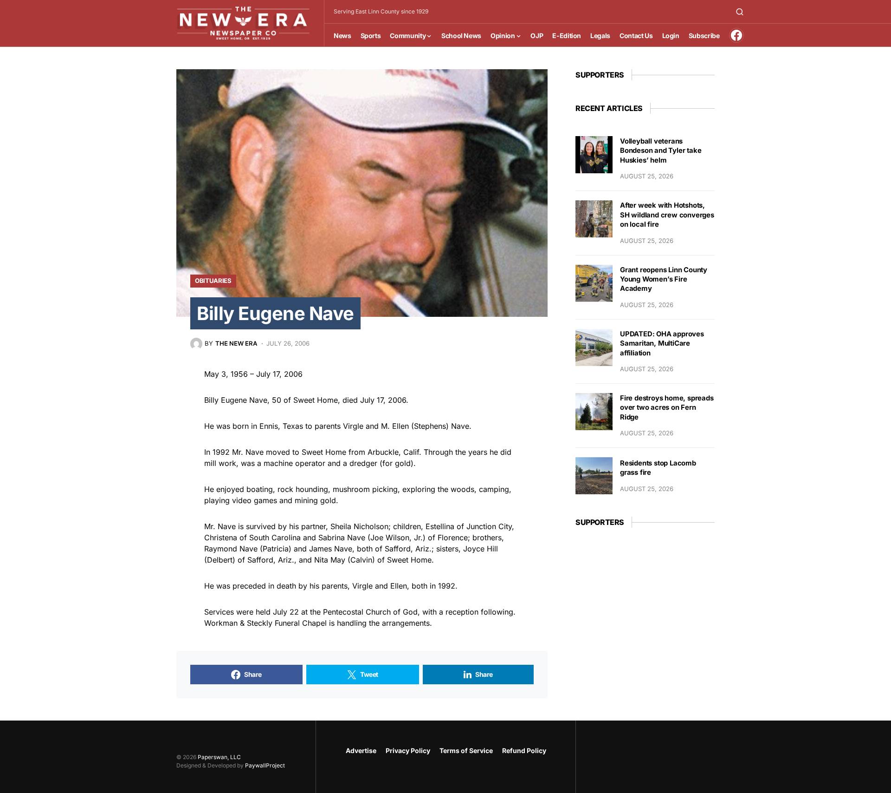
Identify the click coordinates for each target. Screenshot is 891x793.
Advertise (361, 750)
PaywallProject (265, 765)
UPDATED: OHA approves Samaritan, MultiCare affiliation (662, 343)
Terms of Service (466, 750)
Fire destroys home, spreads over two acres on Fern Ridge (667, 407)
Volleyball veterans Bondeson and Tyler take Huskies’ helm (660, 150)
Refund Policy (524, 750)
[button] (740, 11)
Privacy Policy (408, 750)
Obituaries (213, 280)
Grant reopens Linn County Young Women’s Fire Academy (663, 279)
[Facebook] (736, 35)
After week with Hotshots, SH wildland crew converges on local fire (667, 215)
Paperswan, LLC (219, 757)
